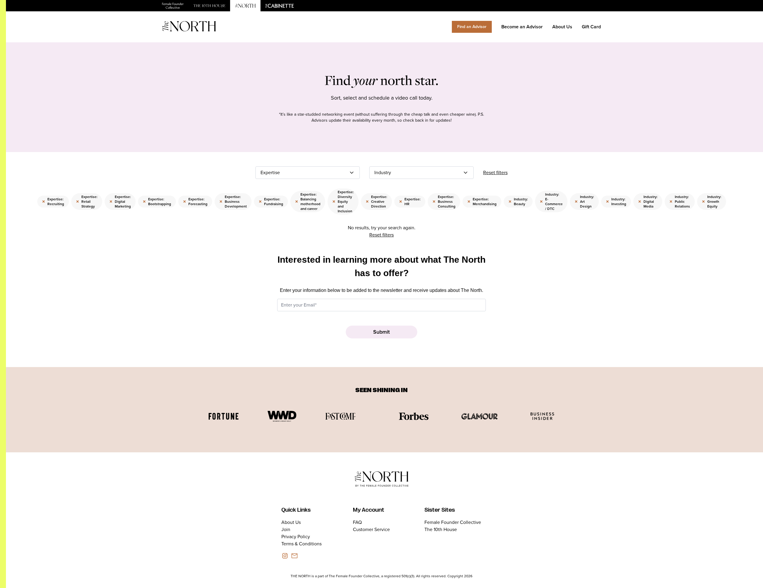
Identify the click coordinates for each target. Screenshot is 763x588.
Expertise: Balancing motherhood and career (307, 201)
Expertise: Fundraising (271, 201)
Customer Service (371, 529)
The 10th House (440, 529)
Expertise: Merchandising (482, 201)
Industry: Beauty (518, 201)
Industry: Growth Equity (711, 201)
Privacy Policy (295, 536)
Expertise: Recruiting (53, 201)
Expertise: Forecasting (195, 201)
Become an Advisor (522, 26)
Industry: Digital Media (647, 201)
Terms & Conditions (301, 543)
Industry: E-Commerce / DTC (551, 201)
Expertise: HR (410, 201)
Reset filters (495, 172)
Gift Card (591, 26)
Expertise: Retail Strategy (86, 201)
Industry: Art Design (584, 201)
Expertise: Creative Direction (376, 201)
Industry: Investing (616, 201)
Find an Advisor (471, 27)
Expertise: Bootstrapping (157, 201)
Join (285, 529)
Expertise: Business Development (233, 201)
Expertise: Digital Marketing (120, 201)
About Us (562, 26)
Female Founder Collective (452, 522)
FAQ (357, 522)
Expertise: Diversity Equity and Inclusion (343, 201)
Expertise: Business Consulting (443, 201)
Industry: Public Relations (679, 201)
